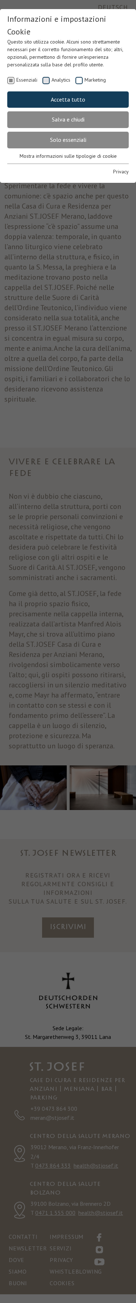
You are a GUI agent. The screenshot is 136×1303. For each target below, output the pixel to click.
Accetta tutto (68, 99)
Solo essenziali (68, 139)
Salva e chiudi (68, 119)
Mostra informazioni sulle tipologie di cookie (68, 156)
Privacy (121, 171)
